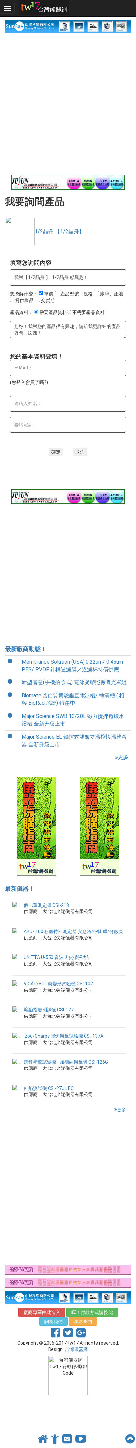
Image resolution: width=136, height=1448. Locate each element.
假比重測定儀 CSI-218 (46, 905)
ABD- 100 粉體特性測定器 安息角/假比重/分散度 (73, 931)
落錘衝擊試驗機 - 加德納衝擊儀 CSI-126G (66, 1062)
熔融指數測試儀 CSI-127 (49, 1009)
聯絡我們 (83, 1321)
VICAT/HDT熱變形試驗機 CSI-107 (58, 983)
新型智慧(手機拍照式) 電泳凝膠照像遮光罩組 (74, 682)
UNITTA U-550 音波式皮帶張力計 (57, 957)
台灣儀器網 (76, 1349)
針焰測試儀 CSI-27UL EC (49, 1088)
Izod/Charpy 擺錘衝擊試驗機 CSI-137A (63, 1036)
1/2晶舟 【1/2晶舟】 (59, 231)
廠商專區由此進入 (41, 1312)
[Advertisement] (68, 104)
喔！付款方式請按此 (92, 1312)
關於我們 (53, 1321)
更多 (123, 757)
